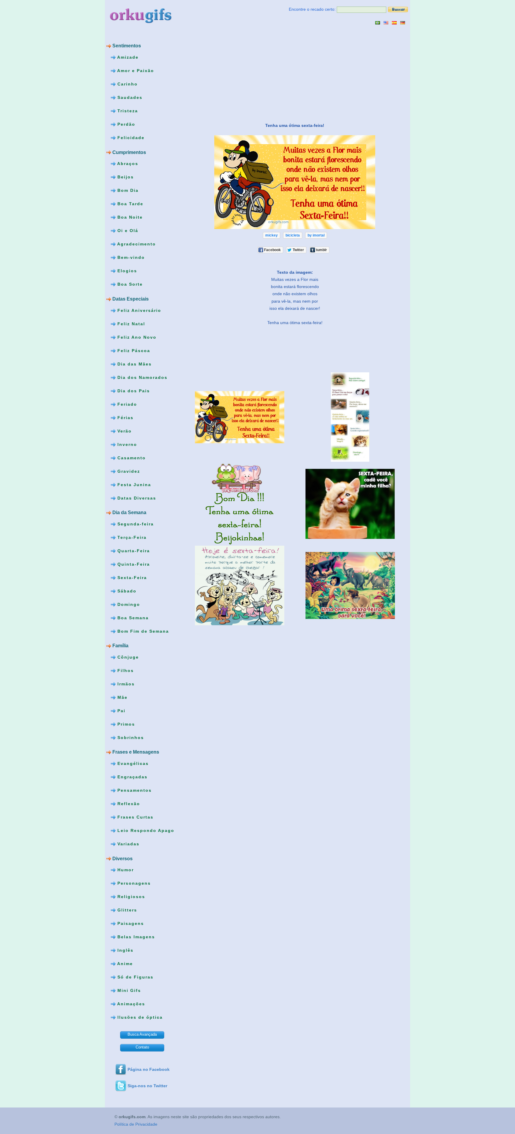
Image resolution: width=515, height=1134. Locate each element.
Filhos (125, 670)
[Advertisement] (234, 73)
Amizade (127, 57)
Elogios (126, 270)
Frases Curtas (134, 817)
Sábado (126, 590)
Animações (130, 1003)
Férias (125, 417)
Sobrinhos (130, 737)
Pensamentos (134, 790)
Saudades (129, 97)
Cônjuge (127, 657)
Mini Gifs (128, 990)
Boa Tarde (129, 203)
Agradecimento (136, 244)
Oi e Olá (127, 230)
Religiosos (130, 896)
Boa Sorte (129, 284)
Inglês (125, 950)
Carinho (127, 84)
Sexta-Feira (131, 577)
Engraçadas (132, 776)
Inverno (126, 444)
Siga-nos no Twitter (147, 1085)
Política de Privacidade (135, 1124)
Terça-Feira (131, 537)
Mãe (122, 697)
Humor (125, 869)
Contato (142, 1047)
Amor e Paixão (135, 70)
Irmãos (125, 684)
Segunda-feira (135, 523)
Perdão (125, 124)
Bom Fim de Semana (142, 631)
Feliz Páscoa (133, 350)
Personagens (133, 883)
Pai (120, 710)
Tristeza (127, 110)
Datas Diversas (136, 497)
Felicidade (130, 137)
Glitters (126, 910)
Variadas (127, 843)
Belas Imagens (135, 936)
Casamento (131, 457)
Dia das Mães (134, 363)
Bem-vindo (130, 257)
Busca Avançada (142, 1034)
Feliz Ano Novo (136, 337)
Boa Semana (132, 617)
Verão (124, 430)
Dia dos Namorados (141, 377)
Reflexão (128, 803)
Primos (125, 724)
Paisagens (130, 923)
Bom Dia (127, 190)
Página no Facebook (149, 1069)
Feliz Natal (130, 323)
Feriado (126, 404)
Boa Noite (129, 217)
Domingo (128, 604)
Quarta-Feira (133, 550)
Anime (124, 963)
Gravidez (128, 471)
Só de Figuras (134, 977)
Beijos (125, 177)
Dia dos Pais (133, 390)
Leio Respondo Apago (145, 830)
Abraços (127, 163)
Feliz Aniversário (138, 310)
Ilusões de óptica (139, 1017)
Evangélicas (132, 763)
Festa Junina (133, 484)
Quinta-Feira (133, 563)
